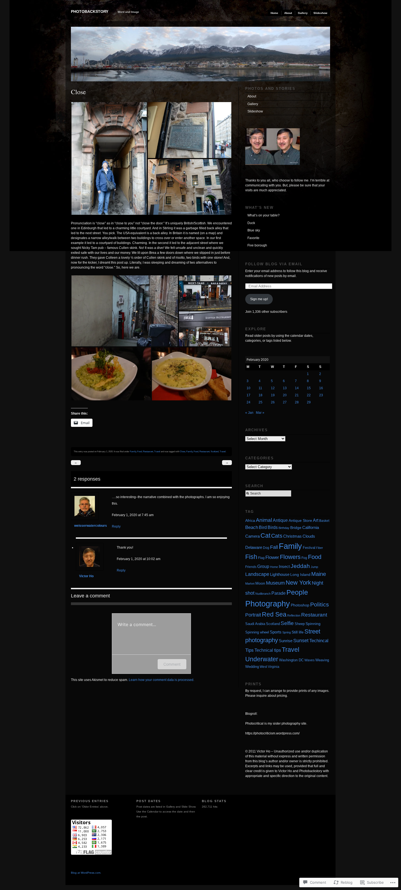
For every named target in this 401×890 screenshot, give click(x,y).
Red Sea (274, 614)
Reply (116, 526)
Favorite (253, 238)
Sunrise (285, 640)
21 (297, 395)
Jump (314, 566)
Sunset (301, 640)
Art (315, 520)
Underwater (261, 659)
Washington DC (291, 660)
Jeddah (300, 566)
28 (297, 402)
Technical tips (268, 650)
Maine (318, 574)
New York (298, 582)
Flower (272, 557)
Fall (274, 547)
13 (285, 388)
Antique (280, 520)
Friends (250, 567)
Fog (304, 557)
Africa (250, 521)
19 (273, 395)
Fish (251, 556)
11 (260, 388)
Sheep (300, 624)
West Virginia (269, 666)
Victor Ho (86, 576)
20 (285, 395)
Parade (278, 593)
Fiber (319, 547)
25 (260, 402)
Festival (309, 548)
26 (273, 402)
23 (321, 395)
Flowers (290, 556)
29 (309, 402)
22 (309, 395)
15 (309, 388)
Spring (286, 632)
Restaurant (148, 451)
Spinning (313, 623)
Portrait (253, 615)
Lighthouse (279, 574)
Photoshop (300, 605)
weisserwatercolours (90, 526)
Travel (157, 451)
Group (263, 566)
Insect (284, 566)
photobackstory (89, 11)
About (288, 12)
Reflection (293, 615)
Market (250, 583)
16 (321, 388)
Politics (319, 604)
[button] (109, 158)
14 (297, 388)
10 (248, 388)
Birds (273, 527)
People (297, 592)
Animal (264, 520)
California (310, 527)
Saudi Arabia (255, 624)
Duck (251, 223)
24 (248, 402)
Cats (276, 536)
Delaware (253, 547)
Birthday (284, 527)
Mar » (260, 413)
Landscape (257, 574)
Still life (298, 632)
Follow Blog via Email (274, 264)
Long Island (300, 575)
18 (260, 395)
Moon (260, 583)
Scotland (215, 451)
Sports (276, 632)
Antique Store (300, 521)
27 (285, 402)
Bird (263, 527)
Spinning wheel (257, 632)
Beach (251, 527)
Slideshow (320, 12)
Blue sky (253, 230)
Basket (324, 521)
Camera (252, 536)
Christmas (292, 536)
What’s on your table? (263, 215)
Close (182, 451)
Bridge (295, 527)
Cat (265, 535)
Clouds (309, 536)
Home (274, 12)
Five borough (257, 245)
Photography (267, 603)
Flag (261, 557)
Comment (172, 664)
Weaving (322, 660)
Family (133, 451)
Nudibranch (263, 593)
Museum (275, 583)
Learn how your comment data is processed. (161, 680)
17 (248, 395)
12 (273, 388)
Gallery (303, 12)
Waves (309, 660)
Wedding (252, 667)
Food (139, 451)
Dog (266, 548)
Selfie (287, 623)
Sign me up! (259, 299)
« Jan (249, 413)
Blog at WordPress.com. (86, 872)
